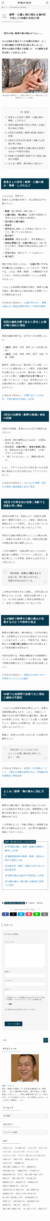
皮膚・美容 (18, 1178)
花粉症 (7, 1201)
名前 (7, 972)
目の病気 (31, 1178)
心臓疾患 (32, 903)
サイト (7, 989)
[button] (5, 914)
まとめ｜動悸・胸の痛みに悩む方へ (25, 163)
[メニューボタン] (3, 3)
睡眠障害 (8, 1182)
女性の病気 (9, 1171)
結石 (24, 1186)
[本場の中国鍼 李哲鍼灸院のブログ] (25, 3)
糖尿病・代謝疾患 (10, 1186)
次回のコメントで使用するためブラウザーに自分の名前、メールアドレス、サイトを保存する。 (26, 998)
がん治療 (20, 1148)
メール (8, 980)
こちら (21, 1100)
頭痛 (17, 1205)
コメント (9, 942)
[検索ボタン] (47, 3)
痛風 (6, 1178)
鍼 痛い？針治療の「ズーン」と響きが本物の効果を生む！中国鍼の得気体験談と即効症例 (25, 772)
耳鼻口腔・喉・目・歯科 (13, 1190)
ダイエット (32, 1152)
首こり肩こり (29, 1209)
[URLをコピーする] (44, 914)
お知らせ (7, 1148)
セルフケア (19, 1152)
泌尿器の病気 (9, 1174)
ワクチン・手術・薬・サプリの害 (31, 1155)
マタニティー (9, 1155)
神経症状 (40, 903)
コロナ (7, 1152)
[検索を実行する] (45, 1040)
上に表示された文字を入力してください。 (21, 1009)
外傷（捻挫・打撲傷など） (13, 1167)
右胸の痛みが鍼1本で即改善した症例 (26, 875)
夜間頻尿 (31, 1167)
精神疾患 (33, 1182)
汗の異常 (34, 1171)
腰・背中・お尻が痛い (12, 1197)
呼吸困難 (19, 1163)
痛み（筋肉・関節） (34, 1174)
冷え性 (7, 1163)
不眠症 (7, 1159)
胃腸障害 (8, 1193)
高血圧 (43, 1209)
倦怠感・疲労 (31, 1159)
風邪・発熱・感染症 (12, 1209)
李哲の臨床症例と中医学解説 (14, 903)
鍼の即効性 (33, 1201)
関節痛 (7, 1205)
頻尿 (26, 1205)
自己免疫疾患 (31, 1197)
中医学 (18, 1159)
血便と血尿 (19, 1201)
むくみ (32, 1148)
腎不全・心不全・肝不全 (26, 1193)
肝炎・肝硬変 (32, 1190)
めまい (43, 1148)
